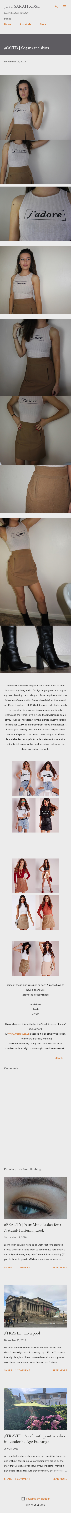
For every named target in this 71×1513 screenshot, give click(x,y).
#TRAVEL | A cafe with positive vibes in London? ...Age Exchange (34, 1438)
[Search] (56, 6)
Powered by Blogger (37, 1498)
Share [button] (59, 1057)
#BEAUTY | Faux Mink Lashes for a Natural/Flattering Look (32, 1227)
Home (7, 24)
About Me (25, 24)
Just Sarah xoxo (22, 6)
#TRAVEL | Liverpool (22, 1333)
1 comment (22, 1267)
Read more (60, 1267)
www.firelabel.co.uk (18, 1033)
